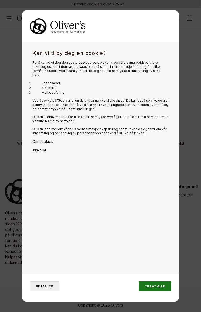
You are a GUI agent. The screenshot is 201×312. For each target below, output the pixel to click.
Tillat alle (155, 286)
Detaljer (44, 286)
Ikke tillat (39, 150)
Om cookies (42, 141)
